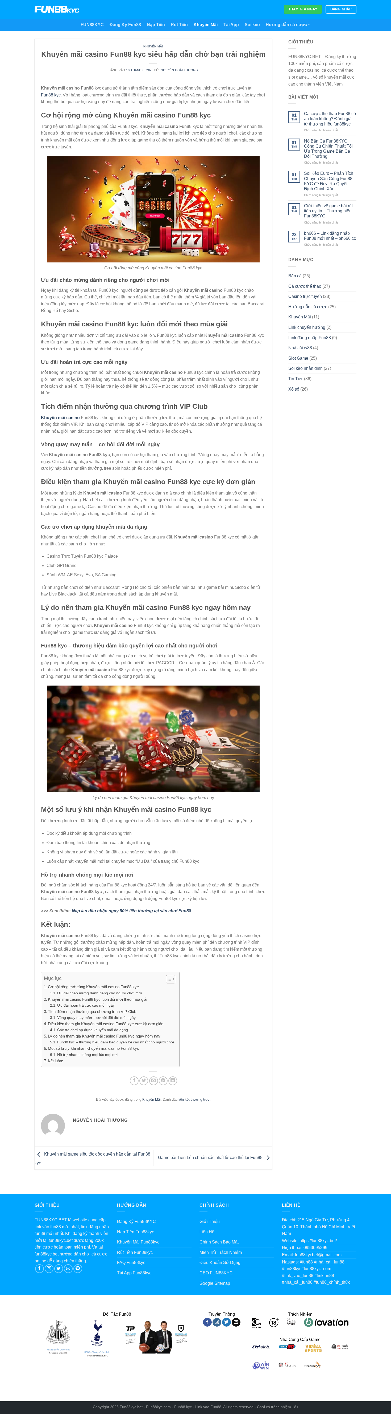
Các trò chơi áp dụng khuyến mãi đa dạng (92, 1030)
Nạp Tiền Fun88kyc (135, 1232)
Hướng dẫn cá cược (286, 24)
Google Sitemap (214, 1283)
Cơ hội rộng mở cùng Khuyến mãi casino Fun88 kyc (93, 986)
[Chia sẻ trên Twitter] (143, 1080)
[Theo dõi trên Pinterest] (77, 1268)
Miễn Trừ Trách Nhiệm (220, 1252)
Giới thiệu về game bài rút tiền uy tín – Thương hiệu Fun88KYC (328, 211)
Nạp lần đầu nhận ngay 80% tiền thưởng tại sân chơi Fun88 (131, 911)
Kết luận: (56, 1061)
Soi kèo (252, 24)
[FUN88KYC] (57, 9)
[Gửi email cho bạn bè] (153, 1080)
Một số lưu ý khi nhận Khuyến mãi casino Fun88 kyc (93, 1048)
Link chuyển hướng (306, 327)
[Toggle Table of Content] (168, 979)
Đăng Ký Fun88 (125, 24)
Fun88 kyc (51, 95)
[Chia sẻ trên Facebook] (134, 1080)
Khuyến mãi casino (61, 417)
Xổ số (293, 389)
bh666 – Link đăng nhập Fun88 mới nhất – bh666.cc (330, 236)
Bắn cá (295, 276)
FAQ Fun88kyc (131, 1262)
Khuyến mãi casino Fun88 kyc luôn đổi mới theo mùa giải (97, 999)
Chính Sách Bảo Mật (219, 1242)
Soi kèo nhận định (305, 368)
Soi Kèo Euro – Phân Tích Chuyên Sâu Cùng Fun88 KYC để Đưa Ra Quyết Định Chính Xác (328, 181)
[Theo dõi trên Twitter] (58, 1268)
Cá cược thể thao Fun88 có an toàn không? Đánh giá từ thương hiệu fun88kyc (330, 118)
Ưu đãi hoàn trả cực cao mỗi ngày (86, 1005)
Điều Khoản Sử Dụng (219, 1262)
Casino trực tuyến (305, 296)
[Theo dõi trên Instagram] (49, 1268)
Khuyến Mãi (206, 24)
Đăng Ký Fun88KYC (136, 1221)
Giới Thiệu (209, 1221)
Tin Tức (295, 378)
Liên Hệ (206, 1232)
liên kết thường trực (194, 1099)
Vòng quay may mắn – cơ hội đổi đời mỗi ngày (96, 1018)
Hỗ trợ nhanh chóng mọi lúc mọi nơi (87, 1055)
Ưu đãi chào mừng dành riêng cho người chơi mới (99, 993)
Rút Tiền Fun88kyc (135, 1252)
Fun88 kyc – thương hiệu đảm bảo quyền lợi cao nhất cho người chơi (115, 1042)
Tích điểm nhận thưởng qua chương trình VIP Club (92, 1011)
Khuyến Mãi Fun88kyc (138, 1242)
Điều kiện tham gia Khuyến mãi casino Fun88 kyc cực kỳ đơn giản (105, 1024)
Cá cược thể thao (304, 286)
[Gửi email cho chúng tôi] (68, 1268)
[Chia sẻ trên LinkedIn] (172, 1080)
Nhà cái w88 (300, 348)
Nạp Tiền (156, 24)
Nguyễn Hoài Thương (179, 70)
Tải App (231, 24)
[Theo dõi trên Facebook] (39, 1268)
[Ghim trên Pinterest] (163, 1080)
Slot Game (298, 358)
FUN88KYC (92, 24)
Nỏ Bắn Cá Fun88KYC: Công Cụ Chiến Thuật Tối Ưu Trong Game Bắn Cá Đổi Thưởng (328, 149)
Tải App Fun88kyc (134, 1273)
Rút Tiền (179, 24)
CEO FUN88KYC (216, 1273)
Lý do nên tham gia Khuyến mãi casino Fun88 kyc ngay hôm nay (104, 1036)
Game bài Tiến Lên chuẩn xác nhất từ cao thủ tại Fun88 (211, 1157)
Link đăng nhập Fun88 (309, 337)
